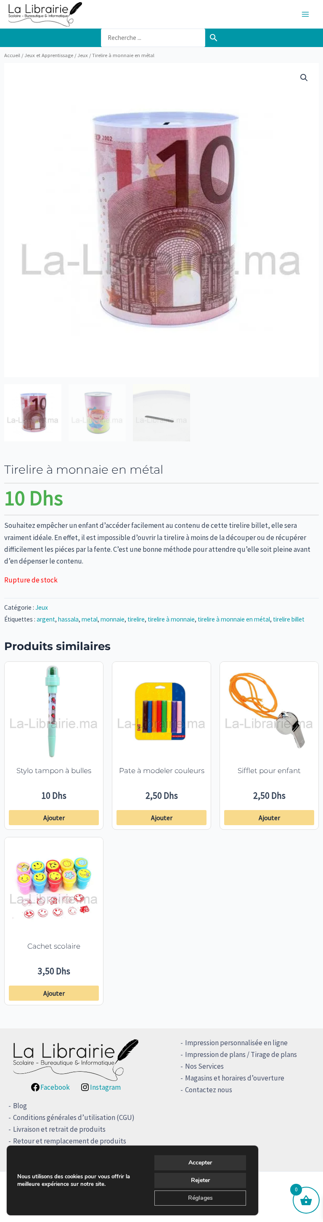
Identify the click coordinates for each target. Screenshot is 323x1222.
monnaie (112, 619)
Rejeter (200, 1180)
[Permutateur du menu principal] (305, 14)
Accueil (12, 55)
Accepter (200, 1163)
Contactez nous (208, 1089)
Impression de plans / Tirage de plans (241, 1054)
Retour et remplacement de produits (69, 1141)
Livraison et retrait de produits (59, 1129)
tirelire (136, 619)
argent (46, 619)
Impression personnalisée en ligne (236, 1042)
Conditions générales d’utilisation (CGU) (74, 1117)
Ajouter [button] (54, 817)
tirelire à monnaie (171, 619)
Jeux (82, 55)
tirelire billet (288, 619)
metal (90, 619)
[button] (304, 77)
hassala (68, 619)
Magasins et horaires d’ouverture (234, 1078)
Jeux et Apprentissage (48, 55)
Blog (20, 1105)
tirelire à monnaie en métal (234, 619)
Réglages (200, 1198)
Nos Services (204, 1066)
